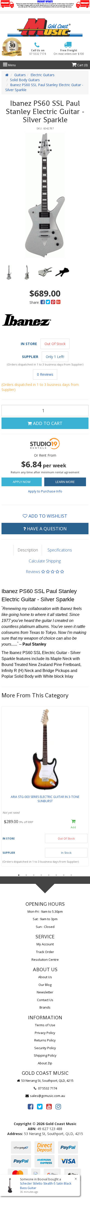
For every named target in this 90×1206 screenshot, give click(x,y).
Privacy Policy (45, 1032)
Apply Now (21, 482)
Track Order (45, 952)
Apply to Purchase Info (45, 491)
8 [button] (71, 875)
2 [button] (26, 875)
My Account (45, 944)
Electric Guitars (42, 74)
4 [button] (41, 875)
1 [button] (18, 875)
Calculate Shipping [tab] (45, 561)
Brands (45, 1007)
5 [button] (48, 875)
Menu (11, 65)
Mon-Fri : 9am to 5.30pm (45, 911)
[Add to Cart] (73, 824)
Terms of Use (45, 1025)
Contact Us (45, 1000)
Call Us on (38, 52)
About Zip (45, 1063)
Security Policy (45, 1048)
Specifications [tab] (60, 550)
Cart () (82, 65)
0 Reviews (45, 374)
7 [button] (63, 875)
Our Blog (45, 984)
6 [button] (56, 875)
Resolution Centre (45, 959)
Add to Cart (47, 423)
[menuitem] (43, 302)
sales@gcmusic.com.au (47, 1095)
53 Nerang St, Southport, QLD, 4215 (47, 1080)
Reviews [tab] (33, 571)
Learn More (65, 482)
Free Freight (69, 52)
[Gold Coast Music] (45, 27)
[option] (45, 195)
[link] (30, 1106)
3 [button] (33, 875)
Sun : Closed (45, 926)
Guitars (20, 74)
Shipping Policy (45, 1055)
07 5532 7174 (47, 1088)
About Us (45, 977)
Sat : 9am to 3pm (45, 919)
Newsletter (45, 992)
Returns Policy (45, 1040)
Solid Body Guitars (25, 79)
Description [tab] (28, 550)
